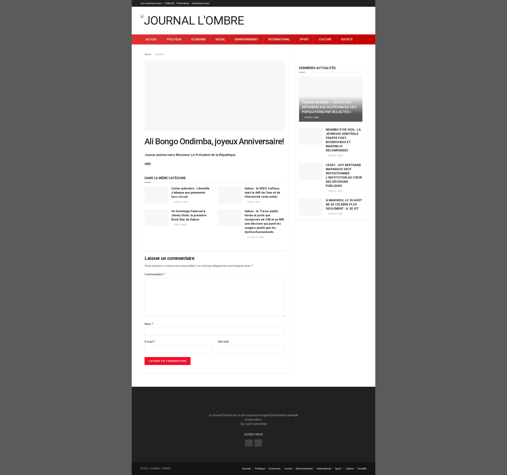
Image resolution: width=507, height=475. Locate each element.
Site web (223, 341)
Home (148, 54)
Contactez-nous (200, 3)
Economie (198, 39)
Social (220, 39)
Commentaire (155, 274)
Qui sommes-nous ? (152, 3)
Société (347, 39)
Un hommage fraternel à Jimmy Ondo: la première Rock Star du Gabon (189, 215)
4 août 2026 (253, 202)
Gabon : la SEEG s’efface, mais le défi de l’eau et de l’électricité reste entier (262, 193)
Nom (149, 324)
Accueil (151, 39)
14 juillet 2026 (255, 237)
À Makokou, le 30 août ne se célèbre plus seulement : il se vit (344, 204)
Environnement (246, 39)
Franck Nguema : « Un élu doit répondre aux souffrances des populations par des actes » (329, 107)
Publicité (169, 3)
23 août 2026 (180, 202)
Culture (325, 39)
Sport (304, 39)
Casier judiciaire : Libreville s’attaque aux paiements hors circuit (190, 193)
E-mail (150, 341)
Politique (174, 39)
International (279, 39)
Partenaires (183, 3)
